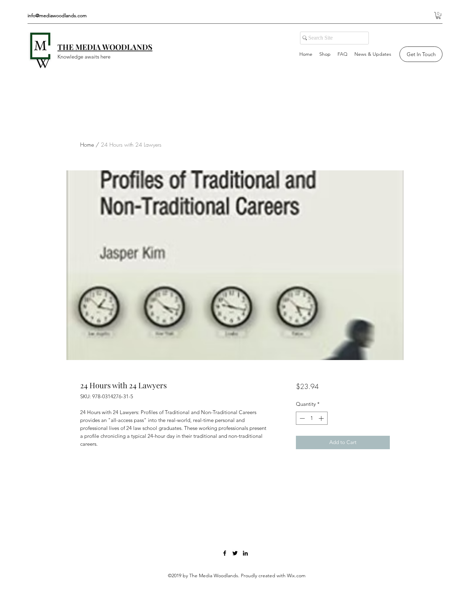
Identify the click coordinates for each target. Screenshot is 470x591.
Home (87, 144)
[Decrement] (301, 418)
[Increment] (322, 418)
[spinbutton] (311, 418)
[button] (438, 15)
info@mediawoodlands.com (57, 15)
